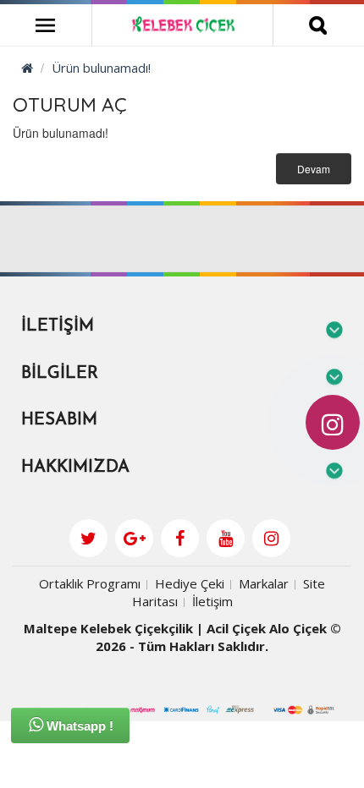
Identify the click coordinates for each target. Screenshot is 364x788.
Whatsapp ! (78, 726)
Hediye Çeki (189, 583)
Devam (313, 168)
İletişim (212, 601)
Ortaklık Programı (90, 583)
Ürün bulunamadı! (101, 67)
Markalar (264, 583)
